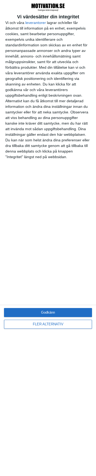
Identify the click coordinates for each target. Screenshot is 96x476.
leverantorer (35, 22)
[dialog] (48, 238)
